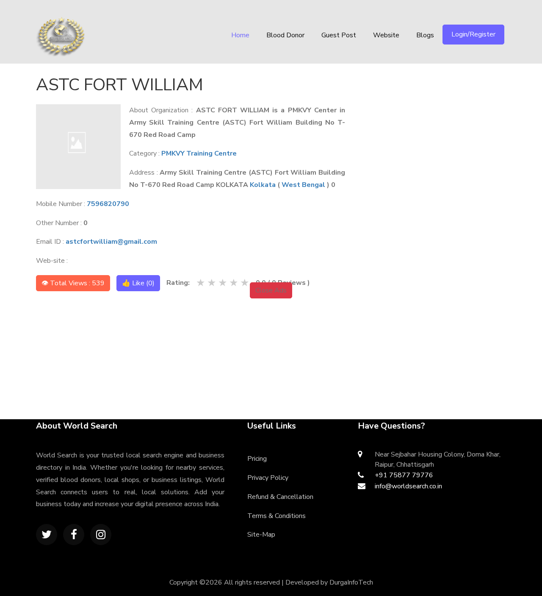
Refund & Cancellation (280, 496)
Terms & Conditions (276, 516)
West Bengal (303, 184)
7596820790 (108, 204)
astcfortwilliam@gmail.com (111, 241)
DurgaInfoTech (351, 582)
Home (240, 35)
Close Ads (271, 290)
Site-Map (261, 534)
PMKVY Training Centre (199, 153)
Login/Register (473, 34)
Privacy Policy (267, 477)
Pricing (257, 458)
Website (386, 35)
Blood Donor (285, 35)
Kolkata (263, 184)
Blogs (425, 35)
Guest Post (338, 35)
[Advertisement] (439, 125)
